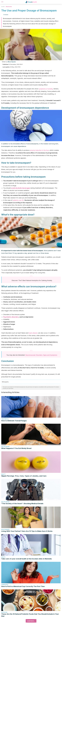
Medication (9, 6)
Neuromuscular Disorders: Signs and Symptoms (41, 355)
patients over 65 (18, 200)
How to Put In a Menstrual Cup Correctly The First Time (23, 586)
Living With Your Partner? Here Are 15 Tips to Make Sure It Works (26, 531)
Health (3, 6)
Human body (4, 584)
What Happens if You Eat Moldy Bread (16, 448)
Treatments (4, 419)
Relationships (5, 529)
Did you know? (5, 446)
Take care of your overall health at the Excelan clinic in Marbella (26, 559)
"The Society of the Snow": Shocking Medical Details (22, 504)
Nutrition (4, 612)
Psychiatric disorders (11, 317)
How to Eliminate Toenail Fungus (14, 421)
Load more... (31, 621)
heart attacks (33, 333)
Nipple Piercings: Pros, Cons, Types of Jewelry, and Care (23, 476)
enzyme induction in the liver (39, 150)
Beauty (3, 474)
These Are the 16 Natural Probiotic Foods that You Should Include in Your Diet (30, 615)
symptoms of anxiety (46, 89)
